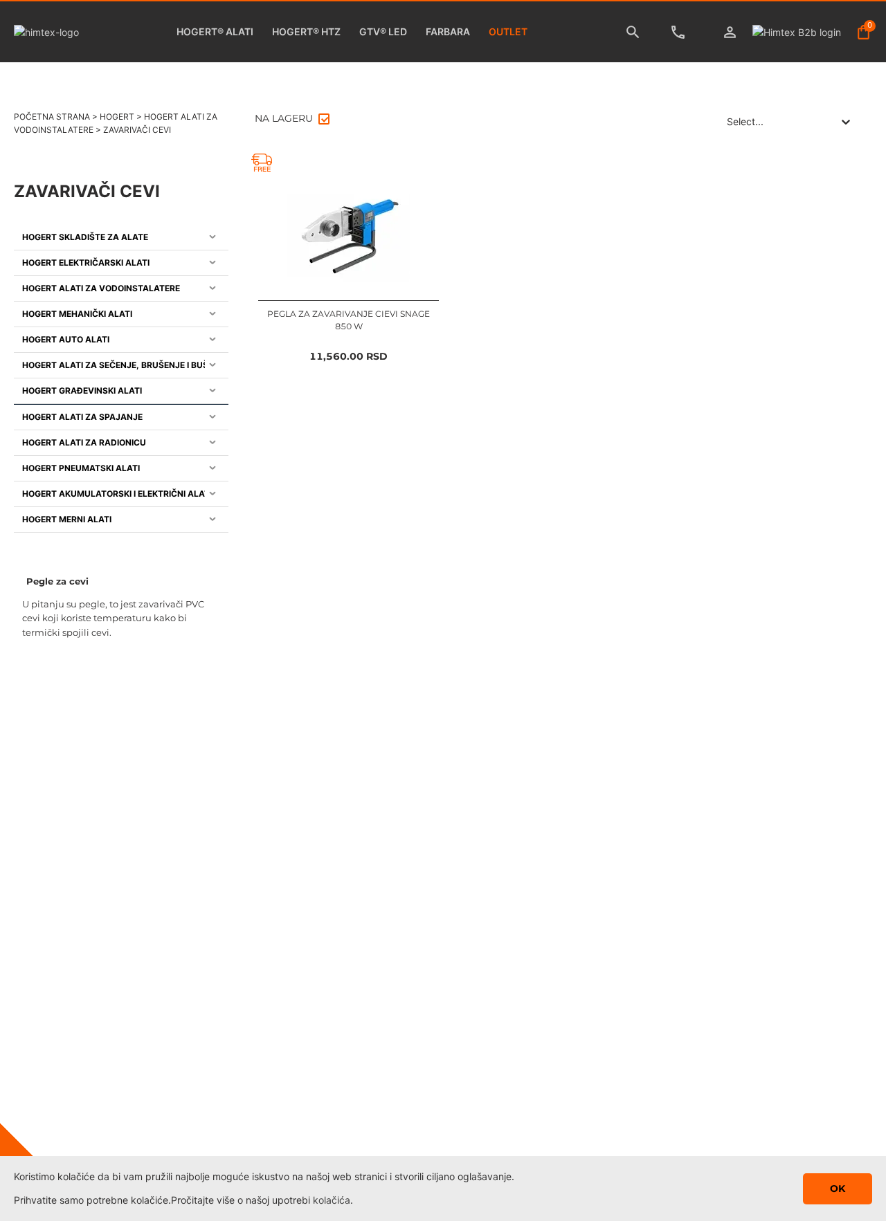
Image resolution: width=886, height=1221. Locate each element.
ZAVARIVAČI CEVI (137, 130)
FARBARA (448, 31)
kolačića (331, 1200)
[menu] (121, 378)
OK (837, 1188)
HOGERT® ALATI (215, 31)
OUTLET (508, 31)
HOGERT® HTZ (306, 31)
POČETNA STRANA (52, 116)
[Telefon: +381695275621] (681, 32)
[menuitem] (121, 237)
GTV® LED (383, 31)
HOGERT (117, 116)
